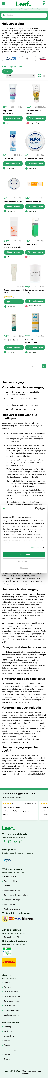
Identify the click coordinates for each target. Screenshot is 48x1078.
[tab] (6, 71)
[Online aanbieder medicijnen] (7, 956)
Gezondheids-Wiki (12, 937)
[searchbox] (24, 15)
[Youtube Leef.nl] (16, 843)
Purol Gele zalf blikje (34, 158)
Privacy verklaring (11, 1010)
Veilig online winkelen (13, 890)
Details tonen (35, 548)
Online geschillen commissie (16, 895)
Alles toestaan (24, 555)
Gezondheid (9, 1036)
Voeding (7, 1026)
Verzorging (8, 1040)
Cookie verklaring (11, 1015)
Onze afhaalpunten (12, 996)
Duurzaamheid (10, 987)
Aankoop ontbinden (12, 909)
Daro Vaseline (9, 158)
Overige (7, 1059)
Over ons (8, 982)
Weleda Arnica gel (33, 201)
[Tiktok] (21, 843)
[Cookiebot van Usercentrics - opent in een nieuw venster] (35, 508)
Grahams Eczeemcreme (31, 341)
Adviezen (8, 1031)
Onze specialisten (11, 1001)
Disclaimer (24, 1073)
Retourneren (9, 904)
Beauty (7, 1045)
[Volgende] (44, 366)
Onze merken (9, 1005)
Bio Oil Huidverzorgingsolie (12, 246)
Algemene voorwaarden (32, 1071)
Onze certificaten (11, 991)
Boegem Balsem (11, 340)
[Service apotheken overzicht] (7, 860)
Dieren (7, 1054)
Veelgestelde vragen (12, 899)
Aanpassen (22, 561)
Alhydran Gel (31, 244)
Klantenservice (10, 876)
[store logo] (24, 3)
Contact (7, 885)
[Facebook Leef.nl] (5, 843)
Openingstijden (10, 881)
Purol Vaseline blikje (13, 201)
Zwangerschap (10, 1050)
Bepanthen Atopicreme (8, 112)
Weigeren (24, 568)
